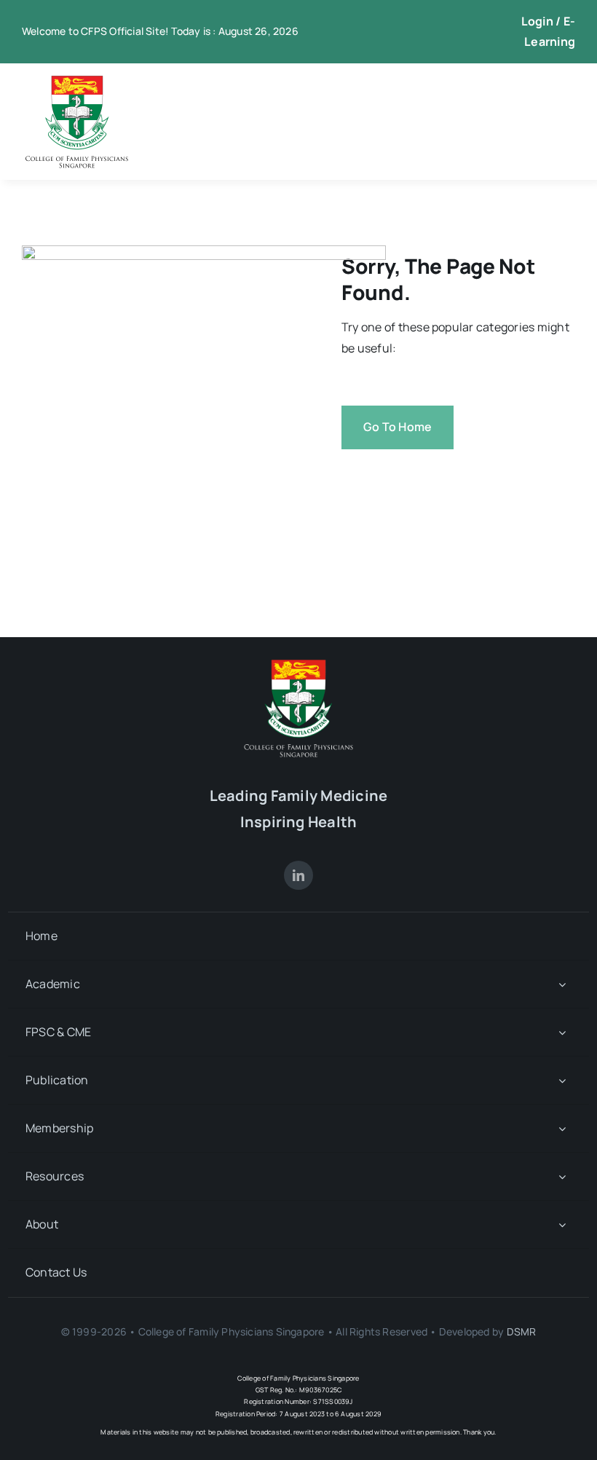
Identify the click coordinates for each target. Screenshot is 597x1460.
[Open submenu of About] (562, 1224)
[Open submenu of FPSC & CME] (562, 1032)
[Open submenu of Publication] (562, 1080)
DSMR (522, 1331)
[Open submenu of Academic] (562, 984)
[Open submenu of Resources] (562, 1176)
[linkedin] (298, 875)
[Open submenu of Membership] (562, 1128)
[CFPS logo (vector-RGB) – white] (298, 665)
